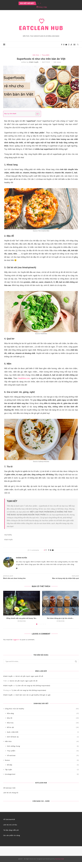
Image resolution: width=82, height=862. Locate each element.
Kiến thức (42, 741)
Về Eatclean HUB (9, 788)
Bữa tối (43, 718)
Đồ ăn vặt (43, 727)
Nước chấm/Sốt (43, 732)
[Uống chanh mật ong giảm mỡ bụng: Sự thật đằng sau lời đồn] (21, 603)
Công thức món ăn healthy (42, 708)
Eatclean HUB (59, 859)
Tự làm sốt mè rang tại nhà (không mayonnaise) (32, 685)
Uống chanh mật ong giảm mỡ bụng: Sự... (21, 618)
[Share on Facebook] (48, 550)
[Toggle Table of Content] (36, 114)
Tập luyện (42, 769)
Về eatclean (43, 755)
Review (42, 760)
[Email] (66, 44)
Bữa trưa (43, 723)
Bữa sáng (43, 713)
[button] (38, 3)
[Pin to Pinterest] (50, 550)
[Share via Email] (52, 550)
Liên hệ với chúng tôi (10, 792)
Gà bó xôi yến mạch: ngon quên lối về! (29, 676)
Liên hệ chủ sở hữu (10, 825)
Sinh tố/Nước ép (43, 737)
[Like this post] (46, 550)
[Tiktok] (71, 44)
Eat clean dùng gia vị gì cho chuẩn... (60, 618)
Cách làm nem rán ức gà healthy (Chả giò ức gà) (32, 695)
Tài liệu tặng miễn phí (11, 830)
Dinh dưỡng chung (43, 746)
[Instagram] (63, 44)
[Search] (78, 44)
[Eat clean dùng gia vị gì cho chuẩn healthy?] (60, 603)
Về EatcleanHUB (9, 819)
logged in (16, 639)
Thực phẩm (43, 751)
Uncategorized (42, 774)
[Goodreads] (69, 44)
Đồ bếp (43, 765)
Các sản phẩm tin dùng (11, 835)
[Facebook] (61, 44)
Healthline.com (24, 378)
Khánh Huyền (33, 62)
